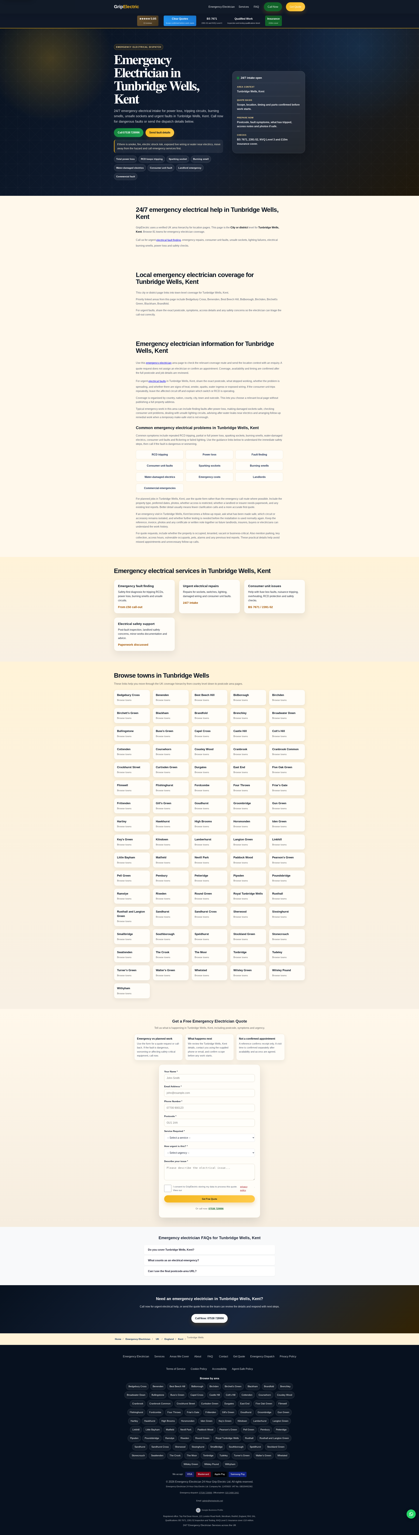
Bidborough (197, 1386)
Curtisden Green (209, 1403)
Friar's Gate (193, 1412)
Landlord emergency (189, 167)
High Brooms (168, 1421)
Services (244, 6)
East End (244, 1403)
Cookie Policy (199, 1369)
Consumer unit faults (160, 465)
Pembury (265, 1429)
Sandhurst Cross (160, 1447)
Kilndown (242, 1421)
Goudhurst (245, 1412)
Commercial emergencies (160, 488)
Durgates (229, 1403)
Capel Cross (197, 1395)
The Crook (175, 1455)
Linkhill (135, 1429)
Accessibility (219, 1369)
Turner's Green (242, 1455)
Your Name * (171, 1071)
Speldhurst (255, 1447)
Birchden (214, 1386)
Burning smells (259, 465)
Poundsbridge (152, 1438)
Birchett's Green (233, 1386)
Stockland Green (275, 1447)
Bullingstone (158, 1395)
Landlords (259, 477)
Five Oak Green (264, 1403)
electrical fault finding (168, 240)
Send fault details (159, 132)
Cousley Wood (284, 1395)
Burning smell (201, 159)
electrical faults (157, 381)
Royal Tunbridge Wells (227, 1438)
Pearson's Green (228, 1429)
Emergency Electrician (222, 6)
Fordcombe (155, 1412)
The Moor (192, 1455)
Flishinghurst (136, 1412)
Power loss (209, 454)
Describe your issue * (176, 1161)
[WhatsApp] (411, 1514)
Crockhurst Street (186, 1403)
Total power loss (125, 159)
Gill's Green (228, 1412)
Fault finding (259, 454)
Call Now (273, 6)
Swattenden (157, 1455)
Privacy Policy (288, 1356)
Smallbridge (216, 1447)
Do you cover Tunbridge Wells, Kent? (171, 1249)
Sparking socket (178, 159)
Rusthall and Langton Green (274, 1438)
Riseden (185, 1438)
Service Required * (174, 1131)
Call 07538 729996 (128, 132)
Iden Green (206, 1421)
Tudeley (223, 1455)
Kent (180, 1339)
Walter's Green (263, 1455)
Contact (223, 1356)
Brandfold (269, 1386)
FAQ (256, 6)
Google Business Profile (210, 1510)
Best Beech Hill (177, 1386)
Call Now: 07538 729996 (209, 1318)
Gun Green (283, 1412)
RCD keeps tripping (152, 159)
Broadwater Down (136, 1395)
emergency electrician (159, 362)
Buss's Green (177, 1395)
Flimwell (282, 1403)
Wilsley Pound (211, 1464)
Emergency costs (209, 477)
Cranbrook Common (160, 1403)
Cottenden (247, 1395)
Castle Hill (215, 1395)
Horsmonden (187, 1421)
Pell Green (248, 1429)
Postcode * (170, 1116)
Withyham (230, 1464)
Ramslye (169, 1438)
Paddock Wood (205, 1429)
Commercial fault (125, 176)
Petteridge (281, 1429)
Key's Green (225, 1421)
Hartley (134, 1421)
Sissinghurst (198, 1447)
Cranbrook (137, 1403)
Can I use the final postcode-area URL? (172, 1271)
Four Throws (174, 1412)
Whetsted (282, 1455)
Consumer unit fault (161, 167)
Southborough (236, 1447)
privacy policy (243, 1188)
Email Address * (173, 1086)
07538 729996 (216, 1208)
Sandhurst (140, 1447)
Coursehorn (265, 1395)
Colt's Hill (230, 1395)
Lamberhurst (259, 1421)
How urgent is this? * (176, 1146)
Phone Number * (173, 1101)
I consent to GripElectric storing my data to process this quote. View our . (214, 1188)
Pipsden (134, 1438)
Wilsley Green (191, 1464)
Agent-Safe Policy (242, 1369)
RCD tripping (160, 454)
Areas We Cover (179, 1356)
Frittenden (210, 1412)
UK (157, 1339)
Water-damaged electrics (130, 167)
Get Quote (295, 6)
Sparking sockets (209, 465)
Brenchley (285, 1386)
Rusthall (249, 1438)
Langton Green (280, 1421)
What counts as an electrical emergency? (173, 1260)
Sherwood (180, 1447)
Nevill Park (185, 1429)
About (197, 1356)
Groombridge (264, 1412)
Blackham (253, 1386)
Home (118, 1339)
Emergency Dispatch (262, 1356)
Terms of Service (175, 1369)
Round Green (202, 1438)
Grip (126, 6)
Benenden (158, 1386)
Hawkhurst (149, 1421)
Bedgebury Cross (137, 1386)
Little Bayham (153, 1429)
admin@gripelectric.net (212, 1501)
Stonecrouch (138, 1455)
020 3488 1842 (232, 1493)
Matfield (170, 1429)
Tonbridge (208, 1455)
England (169, 1339)
